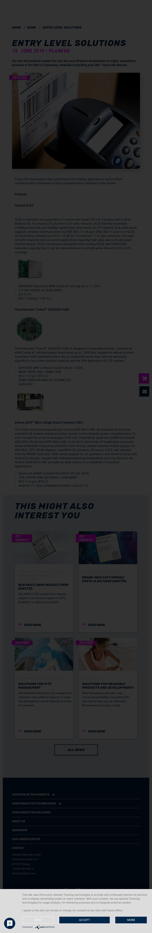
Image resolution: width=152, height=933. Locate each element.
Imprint (131, 927)
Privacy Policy (142, 927)
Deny (38, 920)
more (131, 920)
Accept (84, 920)
